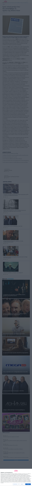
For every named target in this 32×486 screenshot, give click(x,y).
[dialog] (16, 477)
